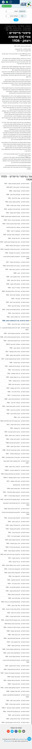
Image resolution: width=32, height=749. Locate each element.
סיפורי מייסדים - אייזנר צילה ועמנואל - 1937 (17, 352)
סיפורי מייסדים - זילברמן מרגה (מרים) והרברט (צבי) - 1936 (15, 513)
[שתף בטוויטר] (12, 731)
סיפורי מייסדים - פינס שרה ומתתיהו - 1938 (17, 691)
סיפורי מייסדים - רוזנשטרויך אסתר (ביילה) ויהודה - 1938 (15, 258)
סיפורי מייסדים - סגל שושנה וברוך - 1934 (18, 642)
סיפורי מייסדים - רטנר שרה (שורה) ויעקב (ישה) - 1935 (14, 242)
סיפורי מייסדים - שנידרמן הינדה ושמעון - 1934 (16, 209)
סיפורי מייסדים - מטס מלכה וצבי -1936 (18, 598)
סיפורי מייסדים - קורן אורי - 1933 (20, 299)
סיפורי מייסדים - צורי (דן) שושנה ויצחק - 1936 (15, 321)
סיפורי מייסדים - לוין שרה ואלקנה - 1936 (18, 580)
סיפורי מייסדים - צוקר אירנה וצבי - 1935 (18, 324)
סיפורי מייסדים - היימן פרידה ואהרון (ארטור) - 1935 (15, 457)
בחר (22, 16)
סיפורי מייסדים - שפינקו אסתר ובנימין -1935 (17, 202)
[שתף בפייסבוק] (16, 731)
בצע (16, 20)
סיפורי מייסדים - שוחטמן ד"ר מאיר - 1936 (18, 231)
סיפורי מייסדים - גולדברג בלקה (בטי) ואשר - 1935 (15, 406)
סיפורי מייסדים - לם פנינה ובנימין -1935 (18, 595)
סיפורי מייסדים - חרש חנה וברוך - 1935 (18, 533)
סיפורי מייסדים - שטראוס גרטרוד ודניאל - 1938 (16, 220)
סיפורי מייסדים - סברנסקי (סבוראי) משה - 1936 (16, 638)
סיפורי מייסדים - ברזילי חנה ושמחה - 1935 (17, 388)
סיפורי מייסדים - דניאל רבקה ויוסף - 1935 (17, 446)
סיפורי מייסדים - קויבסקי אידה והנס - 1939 (17, 302)
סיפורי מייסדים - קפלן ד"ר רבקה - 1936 (18, 288)
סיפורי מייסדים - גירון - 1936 (21, 417)
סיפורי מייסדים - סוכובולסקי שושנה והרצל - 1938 (15, 649)
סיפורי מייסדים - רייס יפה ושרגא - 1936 (18, 238)
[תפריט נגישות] (10, 2)
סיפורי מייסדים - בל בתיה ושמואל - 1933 (18, 374)
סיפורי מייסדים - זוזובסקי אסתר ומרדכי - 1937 (16, 496)
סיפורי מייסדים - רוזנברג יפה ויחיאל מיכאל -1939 (16, 266)
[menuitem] (16, 184)
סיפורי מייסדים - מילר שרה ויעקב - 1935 (18, 606)
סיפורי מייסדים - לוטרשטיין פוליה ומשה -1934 (16, 573)
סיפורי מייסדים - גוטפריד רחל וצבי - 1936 (18, 403)
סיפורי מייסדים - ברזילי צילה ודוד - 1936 (18, 392)
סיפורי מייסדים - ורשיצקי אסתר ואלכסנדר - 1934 (16, 492)
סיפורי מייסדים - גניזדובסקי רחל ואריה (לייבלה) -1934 (14, 421)
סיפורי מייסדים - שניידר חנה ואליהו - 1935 (17, 206)
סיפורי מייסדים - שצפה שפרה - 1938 (19, 191)
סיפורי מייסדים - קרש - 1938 (21, 273)
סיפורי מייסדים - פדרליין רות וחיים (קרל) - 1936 (16, 669)
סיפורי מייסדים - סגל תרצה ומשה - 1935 (18, 646)
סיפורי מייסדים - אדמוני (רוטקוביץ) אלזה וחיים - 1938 (14, 337)
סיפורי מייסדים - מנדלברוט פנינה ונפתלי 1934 (16, 624)
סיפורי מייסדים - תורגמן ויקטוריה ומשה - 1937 (16, 184)
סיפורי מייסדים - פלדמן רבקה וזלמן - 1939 (17, 701)
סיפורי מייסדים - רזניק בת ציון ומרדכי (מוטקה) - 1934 (14, 249)
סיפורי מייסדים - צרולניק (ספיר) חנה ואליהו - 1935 (15, 310)
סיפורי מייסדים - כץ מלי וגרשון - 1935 (19, 562)
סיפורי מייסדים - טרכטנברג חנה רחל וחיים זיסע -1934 (14, 554)
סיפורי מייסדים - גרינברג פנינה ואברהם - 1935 (16, 432)
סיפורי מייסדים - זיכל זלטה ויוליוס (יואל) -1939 (16, 509)
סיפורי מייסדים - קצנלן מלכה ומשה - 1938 (17, 284)
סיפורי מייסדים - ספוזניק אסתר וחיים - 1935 (17, 657)
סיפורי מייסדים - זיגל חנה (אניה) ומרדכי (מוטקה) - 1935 (15, 504)
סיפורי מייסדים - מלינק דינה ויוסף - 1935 (18, 613)
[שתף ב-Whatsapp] (20, 731)
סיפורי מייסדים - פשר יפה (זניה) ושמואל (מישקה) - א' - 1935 (14, 329)
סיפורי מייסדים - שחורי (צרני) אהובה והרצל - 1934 (15, 224)
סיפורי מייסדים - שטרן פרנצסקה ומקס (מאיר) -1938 (15, 216)
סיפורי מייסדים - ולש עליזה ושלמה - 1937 (17, 481)
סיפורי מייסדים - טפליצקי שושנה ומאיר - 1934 (16, 551)
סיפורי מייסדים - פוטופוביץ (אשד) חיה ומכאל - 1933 (14, 673)
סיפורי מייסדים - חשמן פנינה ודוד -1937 (18, 536)
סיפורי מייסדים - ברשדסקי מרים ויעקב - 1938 (16, 399)
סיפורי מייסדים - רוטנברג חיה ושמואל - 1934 (17, 253)
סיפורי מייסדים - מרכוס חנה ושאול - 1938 (17, 631)
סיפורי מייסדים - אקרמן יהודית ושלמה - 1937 (17, 366)
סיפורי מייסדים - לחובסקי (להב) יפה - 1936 (17, 587)
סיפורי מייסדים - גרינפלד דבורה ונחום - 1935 (17, 436)
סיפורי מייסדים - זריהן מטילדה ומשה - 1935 (17, 525)
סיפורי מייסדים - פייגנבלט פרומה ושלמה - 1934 (16, 680)
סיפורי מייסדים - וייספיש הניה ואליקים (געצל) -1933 (15, 474)
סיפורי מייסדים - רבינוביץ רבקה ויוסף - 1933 (17, 269)
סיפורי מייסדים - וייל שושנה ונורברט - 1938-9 (17, 470)
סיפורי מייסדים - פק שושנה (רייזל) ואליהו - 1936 (16, 712)
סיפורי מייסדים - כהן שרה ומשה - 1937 (18, 558)
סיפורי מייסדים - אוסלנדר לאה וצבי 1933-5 (17, 344)
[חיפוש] (7, 2)
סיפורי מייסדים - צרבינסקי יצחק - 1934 (18, 313)
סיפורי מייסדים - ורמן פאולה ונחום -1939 (18, 489)
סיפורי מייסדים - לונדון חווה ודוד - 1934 (18, 584)
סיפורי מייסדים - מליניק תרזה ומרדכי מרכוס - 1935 (15, 609)
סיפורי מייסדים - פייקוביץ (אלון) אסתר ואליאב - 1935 (14, 688)
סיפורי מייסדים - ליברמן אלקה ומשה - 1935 (17, 591)
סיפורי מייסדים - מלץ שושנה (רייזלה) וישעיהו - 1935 (15, 620)
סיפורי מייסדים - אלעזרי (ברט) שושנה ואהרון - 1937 (15, 359)
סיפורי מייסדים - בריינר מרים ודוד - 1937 (18, 395)
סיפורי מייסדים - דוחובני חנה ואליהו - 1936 (17, 439)
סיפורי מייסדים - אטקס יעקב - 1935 (19, 348)
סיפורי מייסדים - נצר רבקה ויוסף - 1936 (18, 635)
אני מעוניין (22, 11)
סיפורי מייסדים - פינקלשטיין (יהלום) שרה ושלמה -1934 (16, 696)
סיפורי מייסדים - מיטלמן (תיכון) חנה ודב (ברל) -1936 (15, 602)
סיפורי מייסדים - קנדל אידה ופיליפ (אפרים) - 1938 (15, 291)
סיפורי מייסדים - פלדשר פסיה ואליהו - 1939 (17, 704)
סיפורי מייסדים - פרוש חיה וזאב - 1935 (18, 715)
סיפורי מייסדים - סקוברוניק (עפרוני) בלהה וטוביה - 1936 (15, 661)
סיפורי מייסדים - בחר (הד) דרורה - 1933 (18, 370)
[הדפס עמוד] (23, 731)
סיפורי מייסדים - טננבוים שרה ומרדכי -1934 (17, 547)
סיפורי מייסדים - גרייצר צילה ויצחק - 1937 (17, 425)
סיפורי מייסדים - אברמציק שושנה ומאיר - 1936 (16, 333)
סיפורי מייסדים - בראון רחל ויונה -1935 (18, 384)
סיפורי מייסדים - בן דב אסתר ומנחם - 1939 (17, 377)
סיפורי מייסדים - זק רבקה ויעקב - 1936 (18, 522)
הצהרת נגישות (19, 739)
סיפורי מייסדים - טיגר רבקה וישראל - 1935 (17, 544)
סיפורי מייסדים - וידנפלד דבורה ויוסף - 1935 (17, 467)
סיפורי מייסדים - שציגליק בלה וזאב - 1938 (17, 195)
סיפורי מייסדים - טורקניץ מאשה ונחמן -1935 (17, 540)
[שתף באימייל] (8, 731)
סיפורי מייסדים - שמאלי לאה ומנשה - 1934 (17, 213)
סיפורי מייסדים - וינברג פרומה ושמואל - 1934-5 (16, 478)
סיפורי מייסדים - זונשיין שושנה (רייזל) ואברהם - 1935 (14, 499)
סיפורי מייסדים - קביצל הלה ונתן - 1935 (18, 306)
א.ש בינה (7, 741)
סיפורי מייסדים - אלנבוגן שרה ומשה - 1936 (17, 355)
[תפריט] (3, 2)
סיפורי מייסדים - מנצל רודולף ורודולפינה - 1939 (16, 627)
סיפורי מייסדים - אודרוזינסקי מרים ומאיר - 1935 (16, 341)
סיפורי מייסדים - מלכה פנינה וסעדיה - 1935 (17, 616)
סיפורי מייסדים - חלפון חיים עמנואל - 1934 (17, 529)
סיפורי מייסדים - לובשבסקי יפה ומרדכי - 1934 (16, 569)
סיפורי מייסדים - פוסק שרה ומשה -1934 (18, 677)
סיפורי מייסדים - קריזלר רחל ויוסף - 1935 (18, 280)
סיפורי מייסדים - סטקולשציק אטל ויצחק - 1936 (16, 653)
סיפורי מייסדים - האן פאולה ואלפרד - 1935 (17, 454)
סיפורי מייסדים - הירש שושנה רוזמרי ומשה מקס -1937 (16, 462)
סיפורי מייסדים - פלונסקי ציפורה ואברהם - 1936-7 (15, 708)
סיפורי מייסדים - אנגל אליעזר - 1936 (19, 363)
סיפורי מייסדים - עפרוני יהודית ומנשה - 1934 (17, 666)
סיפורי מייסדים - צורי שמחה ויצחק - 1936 (18, 317)
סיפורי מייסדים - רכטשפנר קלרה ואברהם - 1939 (16, 235)
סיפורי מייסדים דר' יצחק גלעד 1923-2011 (17, 187)
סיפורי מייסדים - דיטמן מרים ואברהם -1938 (17, 443)
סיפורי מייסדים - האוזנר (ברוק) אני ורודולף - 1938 (15, 450)
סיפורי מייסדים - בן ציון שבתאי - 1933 (19, 381)
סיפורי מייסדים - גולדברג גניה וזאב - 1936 (17, 410)
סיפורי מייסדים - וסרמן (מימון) (21, 485)
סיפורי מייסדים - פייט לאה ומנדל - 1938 (18, 684)
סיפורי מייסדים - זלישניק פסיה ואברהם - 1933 (16, 518)
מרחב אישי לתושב (6, 6)
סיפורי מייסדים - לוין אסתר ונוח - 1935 (18, 576)
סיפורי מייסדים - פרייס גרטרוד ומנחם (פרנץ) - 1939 (15, 722)
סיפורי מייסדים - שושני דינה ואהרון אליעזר (17, 227)
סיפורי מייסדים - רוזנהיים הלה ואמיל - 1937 (17, 262)
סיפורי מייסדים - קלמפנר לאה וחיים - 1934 (17, 295)
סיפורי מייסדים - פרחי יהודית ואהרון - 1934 (17, 719)
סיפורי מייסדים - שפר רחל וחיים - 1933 (18, 198)
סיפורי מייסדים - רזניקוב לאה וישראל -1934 (17, 246)
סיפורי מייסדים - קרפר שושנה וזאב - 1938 (17, 277)
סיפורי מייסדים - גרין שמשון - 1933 (19, 428)
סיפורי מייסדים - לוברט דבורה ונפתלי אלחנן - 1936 (15, 565)
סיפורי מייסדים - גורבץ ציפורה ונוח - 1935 (17, 414)
